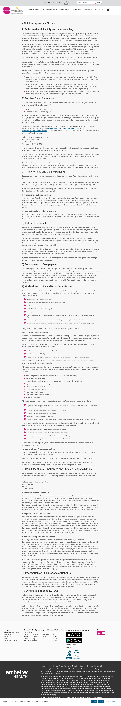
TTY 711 (69, 647)
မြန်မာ (35, 638)
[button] (111, 701)
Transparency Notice (48, 669)
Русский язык (28, 640)
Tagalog (26, 638)
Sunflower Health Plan (11, 640)
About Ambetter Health (11, 632)
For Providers (77, 10)
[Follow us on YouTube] (103, 633)
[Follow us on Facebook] (99, 633)
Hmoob (35, 640)
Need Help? (51, 2)
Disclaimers (60, 669)
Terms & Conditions (78, 666)
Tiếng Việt (46, 634)
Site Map (84, 669)
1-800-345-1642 (66, 697)
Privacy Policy (46, 666)
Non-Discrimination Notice (95, 666)
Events (6, 638)
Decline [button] (94, 701)
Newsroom (7, 634)
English (26, 634)
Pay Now (43, 2)
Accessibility (93, 669)
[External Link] (74, 654)
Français (46, 638)
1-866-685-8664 (97, 697)
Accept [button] (101, 701)
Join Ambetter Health (49, 10)
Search (98, 2)
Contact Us (7, 636)
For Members (64, 10)
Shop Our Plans (102, 10)
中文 (54, 634)
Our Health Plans (34, 10)
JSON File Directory (73, 669)
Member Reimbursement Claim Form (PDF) (63, 129)
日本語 (55, 638)
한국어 (35, 636)
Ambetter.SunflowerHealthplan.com (34, 131)
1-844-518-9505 (71, 645)
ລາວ (44, 636)
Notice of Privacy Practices (61, 666)
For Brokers (88, 10)
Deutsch (26, 636)
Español (35, 634)
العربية (55, 636)
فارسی (45, 640)
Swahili (55, 640)
